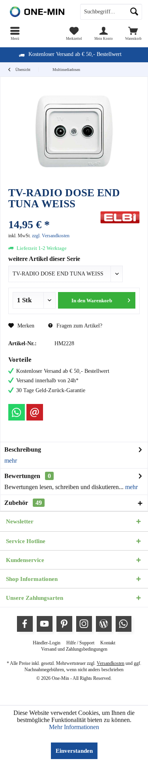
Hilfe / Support (80, 643)
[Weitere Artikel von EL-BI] (120, 217)
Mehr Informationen (74, 727)
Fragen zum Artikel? (78, 326)
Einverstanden (74, 751)
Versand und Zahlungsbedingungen (74, 649)
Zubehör (23, 502)
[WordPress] (104, 624)
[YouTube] (44, 624)
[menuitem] (15, 33)
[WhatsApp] (123, 624)
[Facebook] (25, 624)
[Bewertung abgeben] (53, 214)
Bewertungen (22, 476)
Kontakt (107, 643)
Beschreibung (22, 449)
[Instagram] (84, 624)
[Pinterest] (64, 624)
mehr (10, 460)
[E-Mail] (34, 412)
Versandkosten (110, 663)
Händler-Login (46, 643)
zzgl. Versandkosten (50, 235)
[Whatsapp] (16, 412)
